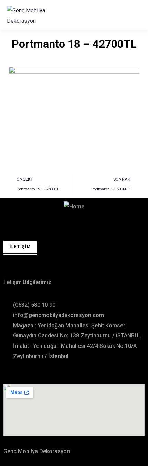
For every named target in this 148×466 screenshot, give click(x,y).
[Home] (74, 206)
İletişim (20, 246)
